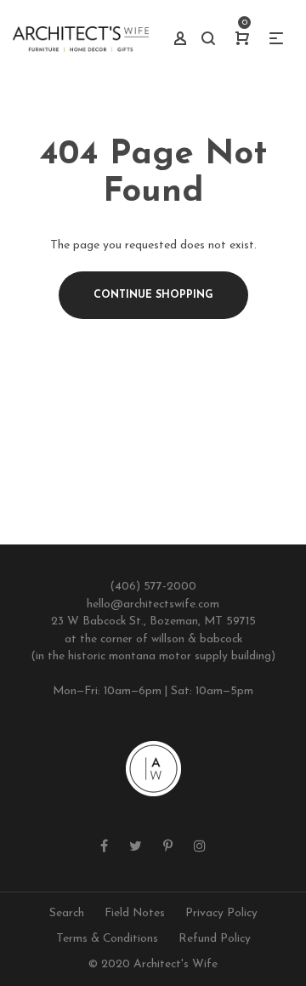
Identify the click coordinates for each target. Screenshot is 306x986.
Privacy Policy (221, 913)
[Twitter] (135, 847)
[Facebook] (104, 847)
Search (66, 913)
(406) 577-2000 (153, 586)
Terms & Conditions (107, 938)
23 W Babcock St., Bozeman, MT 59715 (153, 621)
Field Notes (135, 913)
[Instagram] (200, 847)
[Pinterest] (168, 847)
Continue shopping (153, 295)
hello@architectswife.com (153, 604)
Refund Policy (214, 938)
